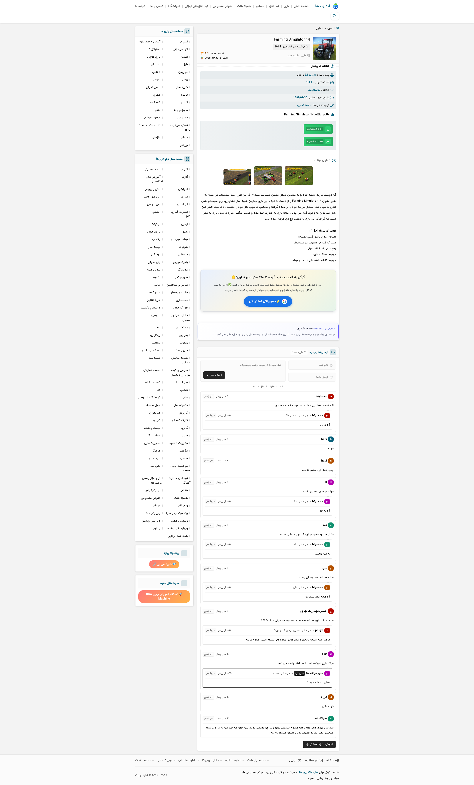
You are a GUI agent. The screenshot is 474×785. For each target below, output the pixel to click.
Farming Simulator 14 (292, 39)
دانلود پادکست (150, 308)
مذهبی (183, 451)
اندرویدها (322, 6)
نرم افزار (274, 6)
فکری (156, 95)
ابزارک (184, 197)
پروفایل (183, 254)
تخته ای (155, 64)
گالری (184, 428)
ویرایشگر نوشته (177, 528)
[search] (335, 16)
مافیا (157, 110)
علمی (184, 397)
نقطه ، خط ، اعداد (149, 125)
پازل (185, 64)
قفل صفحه (153, 405)
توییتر (292, 760)
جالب (157, 285)
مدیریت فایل (152, 443)
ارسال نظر (216, 375)
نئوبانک (155, 466)
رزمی (185, 79)
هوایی (183, 137)
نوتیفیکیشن (152, 490)
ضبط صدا (182, 382)
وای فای (183, 505)
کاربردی (183, 413)
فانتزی (184, 95)
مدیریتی (182, 117)
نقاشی (184, 490)
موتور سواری (152, 117)
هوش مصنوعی (222, 6)
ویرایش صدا (152, 513)
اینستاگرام (311, 760)
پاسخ (207, 396)
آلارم (185, 177)
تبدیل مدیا (153, 270)
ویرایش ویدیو (151, 521)
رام (158, 327)
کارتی (184, 102)
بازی (286, 6)
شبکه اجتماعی (151, 350)
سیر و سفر (181, 350)
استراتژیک (154, 49)
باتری (185, 232)
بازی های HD (152, 57)
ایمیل (184, 224)
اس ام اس (153, 204)
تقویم (156, 277)
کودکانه (155, 102)
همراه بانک (244, 6)
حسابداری (182, 300)
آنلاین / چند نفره (149, 41)
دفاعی (156, 72)
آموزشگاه (174, 6)
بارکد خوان (153, 232)
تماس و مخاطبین (177, 285)
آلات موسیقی (151, 169)
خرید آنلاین (153, 300)
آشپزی (184, 41)
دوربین (155, 315)
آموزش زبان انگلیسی (154, 179)
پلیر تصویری (180, 262)
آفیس (184, 169)
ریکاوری (155, 335)
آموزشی (183, 189)
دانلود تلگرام (233, 760)
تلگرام (330, 760)
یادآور (156, 528)
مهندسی (154, 458)
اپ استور (182, 204)
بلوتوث (183, 247)
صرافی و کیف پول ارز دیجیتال (180, 372)
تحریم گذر (181, 277)
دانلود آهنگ (143, 760)
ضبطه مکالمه (151, 382)
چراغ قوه (154, 292)
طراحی (184, 390)
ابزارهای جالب (152, 197)
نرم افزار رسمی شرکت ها (152, 480)
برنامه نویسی (179, 239)
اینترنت (155, 224)
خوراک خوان (180, 308)
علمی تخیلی (153, 87)
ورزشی (183, 145)
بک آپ (156, 239)
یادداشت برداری (178, 536)
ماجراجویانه (181, 110)
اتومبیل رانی (180, 49)
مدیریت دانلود (178, 443)
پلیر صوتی (154, 262)
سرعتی (156, 79)
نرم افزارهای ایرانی (196, 6)
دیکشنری (182, 327)
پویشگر (183, 270)
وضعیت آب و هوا (177, 513)
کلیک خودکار (180, 420)
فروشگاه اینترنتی (149, 397)
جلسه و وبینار (179, 292)
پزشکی (155, 254)
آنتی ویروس (152, 189)
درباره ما (140, 6)
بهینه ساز (154, 247)
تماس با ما (156, 6)
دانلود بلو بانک (256, 760)
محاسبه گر (153, 435)
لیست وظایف (152, 428)
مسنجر (260, 6)
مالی (185, 435)
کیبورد (156, 420)
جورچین (183, 72)
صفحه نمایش (151, 370)
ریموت (184, 343)
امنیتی (156, 212)
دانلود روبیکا (210, 760)
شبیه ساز (293, 56)
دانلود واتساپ (187, 760)
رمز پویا (183, 335)
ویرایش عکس (179, 521)
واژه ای (156, 137)
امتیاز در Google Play (216, 58)
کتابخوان (154, 413)
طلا (158, 390)
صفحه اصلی (301, 6)
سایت (314, 772)
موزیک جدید (165, 760)
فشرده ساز (181, 405)
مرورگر (156, 451)
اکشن (184, 57)
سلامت (156, 343)
